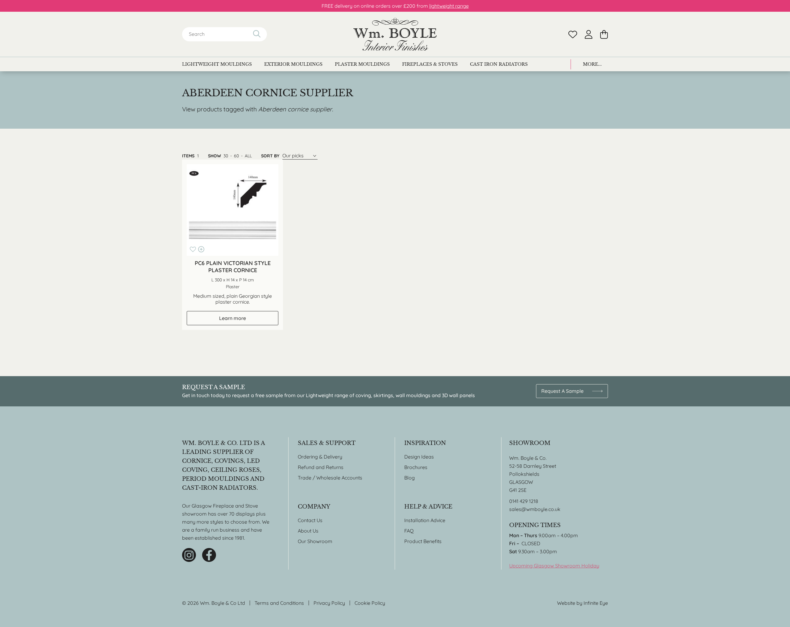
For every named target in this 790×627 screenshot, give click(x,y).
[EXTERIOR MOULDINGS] (293, 64)
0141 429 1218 (523, 501)
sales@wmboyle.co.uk (534, 509)
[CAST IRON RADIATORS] (499, 64)
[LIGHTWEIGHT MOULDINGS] (217, 64)
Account (588, 34)
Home (395, 34)
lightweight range (449, 6)
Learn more (232, 318)
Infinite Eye (596, 603)
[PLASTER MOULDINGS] (362, 64)
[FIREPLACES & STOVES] (430, 64)
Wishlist (572, 34)
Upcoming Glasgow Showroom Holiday (554, 566)
